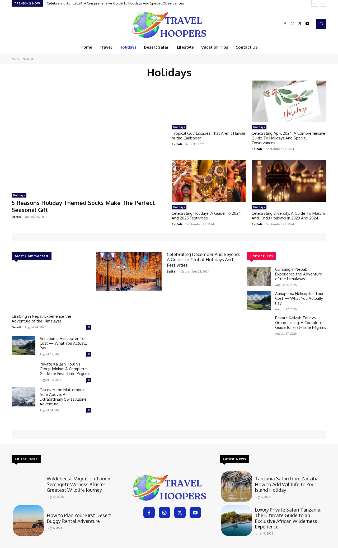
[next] (323, 3)
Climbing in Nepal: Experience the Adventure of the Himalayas (41, 319)
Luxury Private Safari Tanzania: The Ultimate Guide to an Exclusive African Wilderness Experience (288, 518)
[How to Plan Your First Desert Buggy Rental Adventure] (28, 520)
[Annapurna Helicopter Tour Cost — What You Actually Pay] (23, 345)
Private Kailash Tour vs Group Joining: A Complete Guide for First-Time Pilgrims (65, 369)
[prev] (314, 3)
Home (15, 58)
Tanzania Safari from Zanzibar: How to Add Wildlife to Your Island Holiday (288, 484)
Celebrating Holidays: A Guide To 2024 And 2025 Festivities (206, 216)
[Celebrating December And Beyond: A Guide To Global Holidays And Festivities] (129, 271)
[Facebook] (285, 23)
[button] (321, 24)
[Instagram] (292, 23)
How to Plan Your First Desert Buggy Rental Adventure (79, 518)
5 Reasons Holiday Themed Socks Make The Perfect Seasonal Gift (83, 206)
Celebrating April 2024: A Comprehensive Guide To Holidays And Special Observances (115, 3)
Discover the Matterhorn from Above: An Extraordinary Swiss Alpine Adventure (63, 396)
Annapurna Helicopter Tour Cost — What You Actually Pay (64, 343)
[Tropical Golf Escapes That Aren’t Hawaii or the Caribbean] (209, 101)
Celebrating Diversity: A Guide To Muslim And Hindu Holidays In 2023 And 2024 (288, 216)
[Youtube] (307, 23)
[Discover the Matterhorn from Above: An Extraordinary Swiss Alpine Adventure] (23, 396)
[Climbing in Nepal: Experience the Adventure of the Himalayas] (51, 289)
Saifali (177, 144)
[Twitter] (300, 23)
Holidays (19, 195)
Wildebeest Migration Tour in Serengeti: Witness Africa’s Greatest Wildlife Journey (79, 484)
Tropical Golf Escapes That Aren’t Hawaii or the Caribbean (208, 135)
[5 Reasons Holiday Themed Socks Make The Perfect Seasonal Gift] (89, 135)
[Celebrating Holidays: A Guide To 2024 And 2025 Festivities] (209, 181)
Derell (16, 217)
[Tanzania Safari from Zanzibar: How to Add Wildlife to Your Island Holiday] (236, 486)
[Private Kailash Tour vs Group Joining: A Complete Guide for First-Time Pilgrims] (23, 371)
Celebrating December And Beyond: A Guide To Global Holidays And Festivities (203, 259)
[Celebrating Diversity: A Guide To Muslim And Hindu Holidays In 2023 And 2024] (289, 181)
